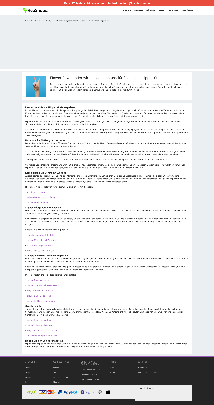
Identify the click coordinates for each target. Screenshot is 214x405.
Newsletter (142, 367)
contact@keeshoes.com (134, 3)
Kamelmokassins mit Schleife (40, 235)
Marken (173, 10)
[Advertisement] (107, 49)
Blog (112, 367)
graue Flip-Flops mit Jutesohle (41, 301)
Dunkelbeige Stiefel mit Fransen (42, 335)
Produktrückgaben (89, 374)
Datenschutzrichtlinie (62, 377)
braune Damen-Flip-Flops (39, 295)
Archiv (112, 372)
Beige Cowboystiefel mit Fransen (42, 330)
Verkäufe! (187, 10)
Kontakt (56, 367)
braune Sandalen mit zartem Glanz (43, 285)
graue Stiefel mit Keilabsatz (40, 320)
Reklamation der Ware (90, 379)
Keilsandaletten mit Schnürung (41, 197)
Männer (28, 377)
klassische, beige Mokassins (40, 245)
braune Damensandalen (38, 280)
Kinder (27, 367)
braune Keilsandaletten (37, 202)
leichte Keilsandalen (36, 192)
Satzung (56, 372)
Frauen (27, 372)
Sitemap (56, 382)
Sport (27, 382)
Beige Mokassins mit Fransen (40, 250)
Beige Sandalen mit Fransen (40, 290)
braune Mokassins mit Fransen (41, 240)
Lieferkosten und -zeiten (92, 370)
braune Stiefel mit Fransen (39, 325)
